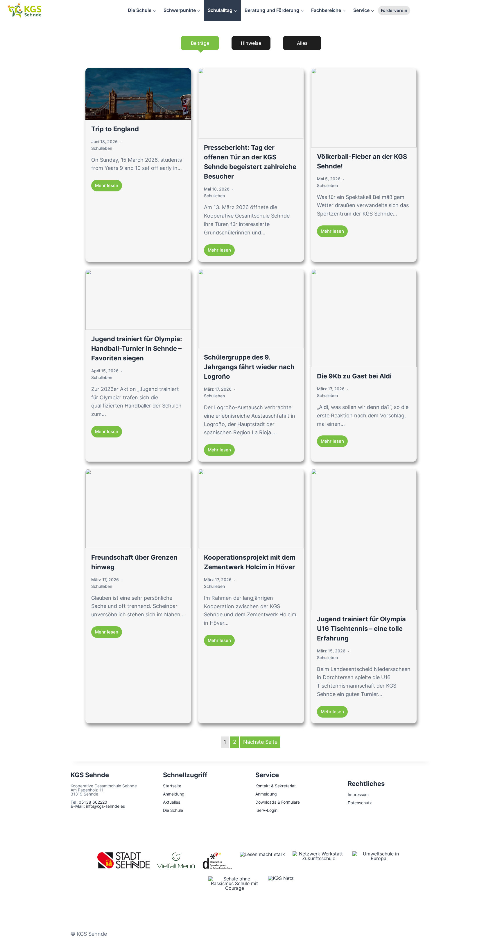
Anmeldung (173, 793)
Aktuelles (171, 802)
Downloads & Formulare (277, 802)
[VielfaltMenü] (176, 860)
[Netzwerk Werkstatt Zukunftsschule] (319, 860)
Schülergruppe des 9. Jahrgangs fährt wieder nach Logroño (249, 366)
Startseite (172, 785)
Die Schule (173, 810)
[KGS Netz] (281, 884)
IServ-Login (266, 810)
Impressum (358, 794)
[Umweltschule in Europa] (378, 860)
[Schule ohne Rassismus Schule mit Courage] (234, 884)
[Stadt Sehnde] (123, 860)
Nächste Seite (260, 742)
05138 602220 (93, 802)
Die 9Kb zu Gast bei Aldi (354, 376)
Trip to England (115, 129)
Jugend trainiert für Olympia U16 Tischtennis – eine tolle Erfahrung (361, 628)
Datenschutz (360, 802)
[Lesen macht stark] (262, 860)
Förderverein (394, 10)
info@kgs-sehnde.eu (105, 806)
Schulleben (101, 148)
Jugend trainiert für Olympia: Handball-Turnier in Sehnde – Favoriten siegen (136, 348)
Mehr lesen (106, 185)
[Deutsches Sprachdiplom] (217, 860)
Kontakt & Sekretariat (275, 785)
